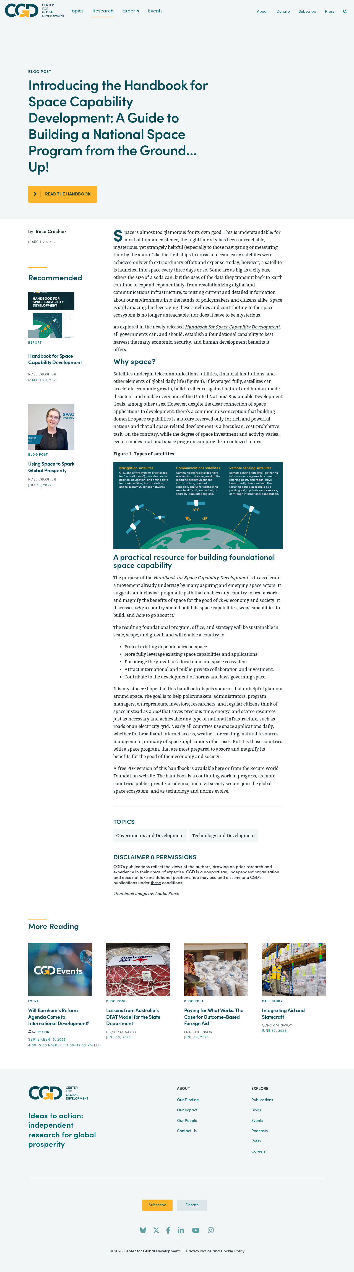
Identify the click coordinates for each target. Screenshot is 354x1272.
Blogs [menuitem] (256, 1110)
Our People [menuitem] (187, 1121)
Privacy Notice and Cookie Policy (215, 1251)
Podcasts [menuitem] (259, 1131)
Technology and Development (223, 835)
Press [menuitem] (329, 11)
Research (102, 11)
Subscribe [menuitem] (307, 11)
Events (155, 11)
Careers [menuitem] (258, 1151)
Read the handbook (68, 194)
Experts (130, 11)
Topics (77, 11)
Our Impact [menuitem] (187, 1110)
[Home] (34, 10)
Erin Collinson (198, 1032)
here (219, 768)
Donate (192, 1205)
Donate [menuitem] (283, 11)
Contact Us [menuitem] (187, 1131)
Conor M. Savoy (121, 1032)
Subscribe (157, 1205)
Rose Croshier (51, 231)
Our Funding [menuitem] (188, 1100)
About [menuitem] (262, 11)
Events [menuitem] (257, 1121)
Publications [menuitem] (262, 1100)
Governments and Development (150, 835)
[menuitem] (345, 11)
